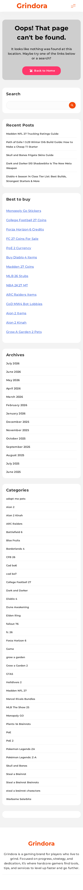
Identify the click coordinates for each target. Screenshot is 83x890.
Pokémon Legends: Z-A (21, 757)
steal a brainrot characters (23, 790)
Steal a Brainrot (16, 774)
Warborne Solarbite (18, 799)
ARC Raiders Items (21, 294)
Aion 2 (10, 507)
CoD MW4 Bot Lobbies (24, 304)
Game (10, 648)
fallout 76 (12, 623)
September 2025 (18, 447)
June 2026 (13, 372)
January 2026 (16, 413)
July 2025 (12, 463)
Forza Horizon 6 (16, 640)
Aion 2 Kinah (16, 322)
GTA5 (9, 673)
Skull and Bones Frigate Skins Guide (29, 155)
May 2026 (13, 380)
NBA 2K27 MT (17, 285)
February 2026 (16, 405)
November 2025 (17, 430)
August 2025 (15, 455)
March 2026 (14, 397)
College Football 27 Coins (26, 220)
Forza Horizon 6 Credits (25, 229)
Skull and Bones (16, 765)
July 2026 (13, 363)
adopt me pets (15, 498)
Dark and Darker (17, 590)
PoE (8, 732)
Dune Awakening (17, 607)
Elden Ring (13, 615)
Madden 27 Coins (20, 267)
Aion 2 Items (16, 313)
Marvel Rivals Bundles (20, 698)
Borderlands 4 (15, 548)
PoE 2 (10, 740)
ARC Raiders (14, 523)
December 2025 (17, 422)
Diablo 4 (11, 598)
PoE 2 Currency (18, 248)
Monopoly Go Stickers (23, 211)
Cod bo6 (11, 565)
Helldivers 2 (14, 682)
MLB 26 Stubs (17, 276)
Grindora (32, 6)
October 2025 (16, 438)
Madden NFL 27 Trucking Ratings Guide (32, 133)
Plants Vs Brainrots (18, 723)
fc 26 (9, 632)
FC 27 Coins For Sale (22, 239)
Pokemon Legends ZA (20, 748)
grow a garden (15, 657)
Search (13, 94)
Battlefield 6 (14, 532)
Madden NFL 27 (16, 690)
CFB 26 (10, 557)
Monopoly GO (15, 715)
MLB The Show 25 (17, 707)
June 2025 (13, 472)
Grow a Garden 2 (17, 665)
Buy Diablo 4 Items (21, 257)
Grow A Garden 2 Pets (24, 332)
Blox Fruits (13, 540)
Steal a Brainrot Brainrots (22, 782)
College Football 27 (18, 582)
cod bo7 (11, 573)
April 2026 (13, 388)
